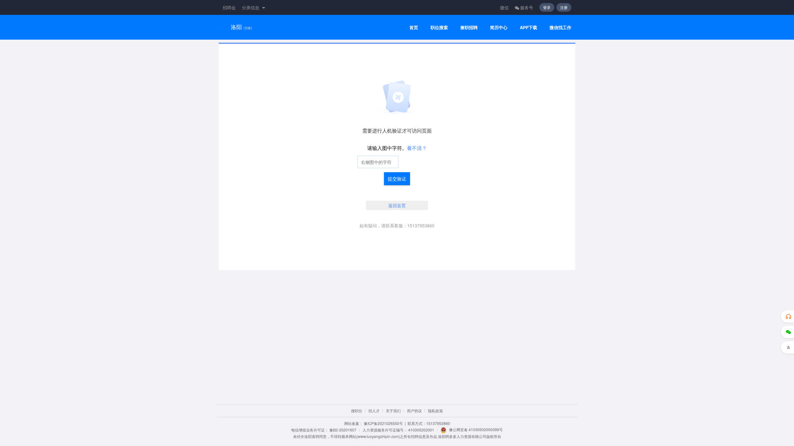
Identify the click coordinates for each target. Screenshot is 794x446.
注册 (564, 7)
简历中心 (498, 27)
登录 (547, 7)
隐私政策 (435, 410)
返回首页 (397, 205)
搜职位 (356, 410)
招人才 (374, 410)
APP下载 (528, 27)
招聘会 (229, 7)
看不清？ (417, 147)
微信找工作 (560, 27)
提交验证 (397, 178)
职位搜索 (439, 27)
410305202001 (421, 429)
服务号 (526, 7)
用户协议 (414, 410)
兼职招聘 (469, 27)
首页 (413, 27)
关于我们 (393, 410)
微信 (504, 7)
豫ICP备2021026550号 (383, 423)
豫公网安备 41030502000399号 (476, 429)
